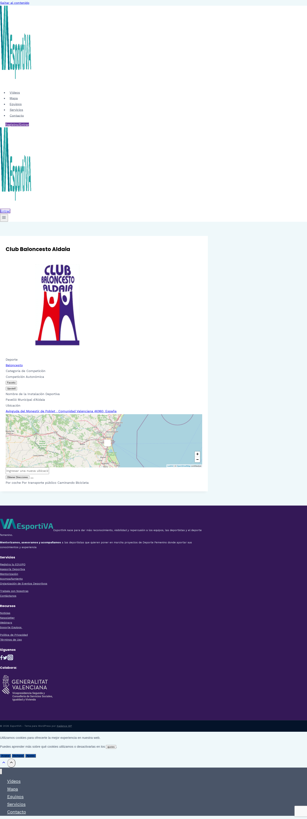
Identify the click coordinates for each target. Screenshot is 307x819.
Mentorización (9, 574)
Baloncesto (14, 365)
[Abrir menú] (4, 218)
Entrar (5, 211)
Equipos (16, 104)
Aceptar (5, 755)
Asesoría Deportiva (12, 569)
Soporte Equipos (11, 627)
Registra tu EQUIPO (12, 564)
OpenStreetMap (183, 465)
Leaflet (170, 465)
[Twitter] (5, 658)
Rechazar (18, 755)
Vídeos (15, 92)
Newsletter (7, 617)
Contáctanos (8, 595)
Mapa (14, 98)
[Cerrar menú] (1, 771)
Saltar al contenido (14, 3)
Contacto (17, 115)
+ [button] (197, 454)
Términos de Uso (11, 639)
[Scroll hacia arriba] (3, 763)
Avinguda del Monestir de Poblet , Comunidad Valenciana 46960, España (61, 411)
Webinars (6, 622)
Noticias (5, 613)
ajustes (111, 747)
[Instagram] (10, 658)
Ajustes (30, 755)
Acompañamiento (11, 578)
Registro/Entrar (17, 124)
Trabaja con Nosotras (14, 591)
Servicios (16, 110)
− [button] (197, 459)
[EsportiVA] (15, 83)
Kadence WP (64, 725)
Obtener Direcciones (17, 477)
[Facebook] (1, 658)
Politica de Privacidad (14, 634)
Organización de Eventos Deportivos (23, 583)
